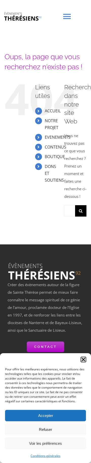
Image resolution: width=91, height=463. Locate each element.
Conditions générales (45, 456)
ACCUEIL (53, 111)
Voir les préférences (45, 443)
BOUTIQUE (55, 156)
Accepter (45, 415)
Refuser (45, 429)
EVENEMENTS (58, 137)
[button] (83, 359)
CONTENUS (55, 147)
